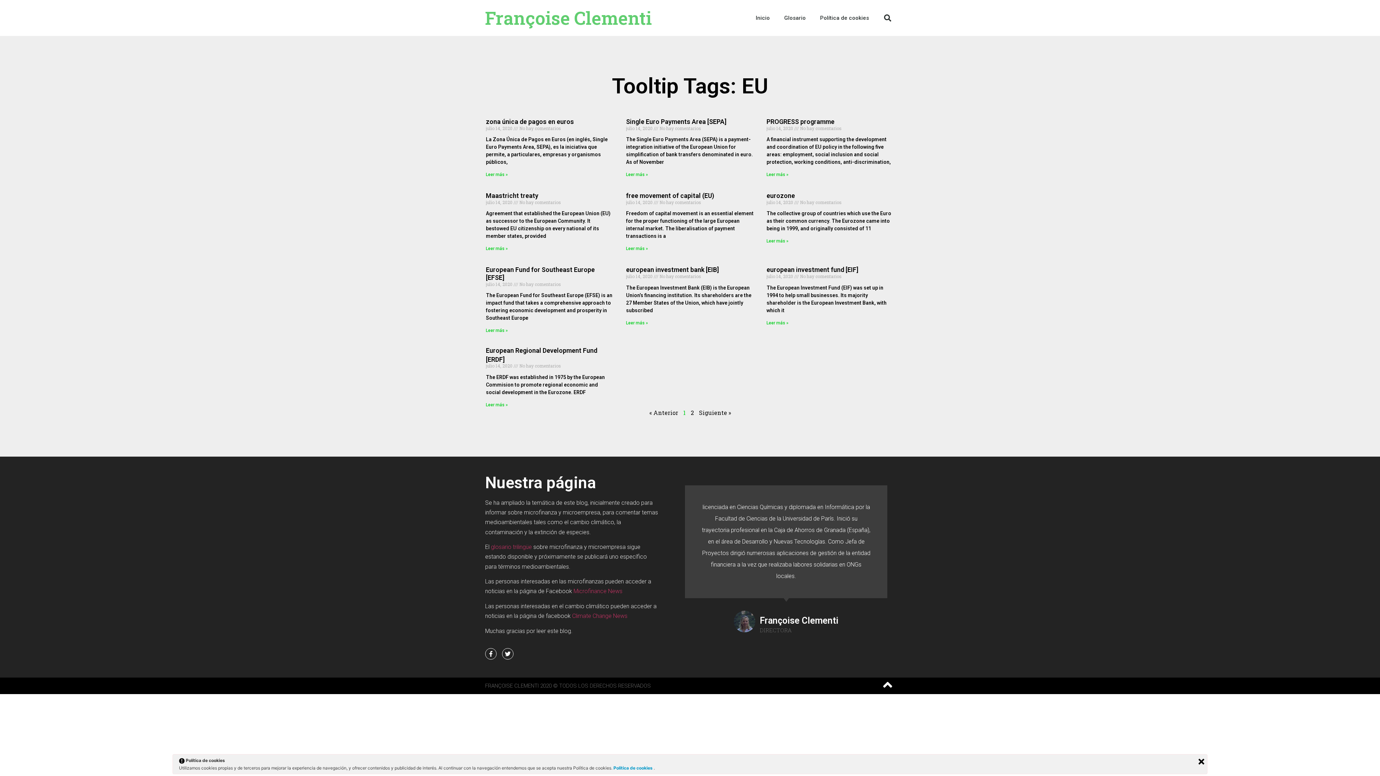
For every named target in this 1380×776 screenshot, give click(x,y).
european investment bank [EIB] (672, 269)
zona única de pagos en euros (530, 121)
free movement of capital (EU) (670, 195)
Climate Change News (599, 616)
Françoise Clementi (568, 18)
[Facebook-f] (491, 654)
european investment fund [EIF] (812, 269)
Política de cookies (633, 768)
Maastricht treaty (512, 195)
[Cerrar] (1201, 762)
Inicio (763, 18)
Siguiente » (715, 412)
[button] (887, 18)
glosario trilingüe (511, 547)
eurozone (781, 195)
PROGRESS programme (800, 121)
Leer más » (497, 174)
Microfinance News (598, 591)
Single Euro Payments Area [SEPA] (676, 121)
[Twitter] (508, 654)
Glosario (795, 18)
